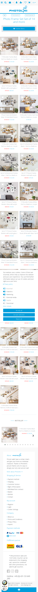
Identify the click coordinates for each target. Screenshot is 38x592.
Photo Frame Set (15, 15)
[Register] (21, 2)
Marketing (10, 294)
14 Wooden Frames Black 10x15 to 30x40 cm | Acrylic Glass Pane (29, 58)
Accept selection (19, 315)
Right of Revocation (14, 487)
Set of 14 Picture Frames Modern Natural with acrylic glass (28, 377)
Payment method (13, 479)
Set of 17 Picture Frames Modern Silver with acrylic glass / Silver (9, 203)
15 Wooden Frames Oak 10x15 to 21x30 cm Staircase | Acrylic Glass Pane (9, 348)
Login (9, 507)
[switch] (5, 589)
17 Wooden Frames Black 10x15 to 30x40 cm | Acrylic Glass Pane (9, 58)
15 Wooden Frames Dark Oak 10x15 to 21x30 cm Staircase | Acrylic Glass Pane (29, 348)
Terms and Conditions (15, 519)
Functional (10, 303)
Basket (10, 492)
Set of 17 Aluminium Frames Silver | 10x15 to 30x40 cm (28, 261)
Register (10, 504)
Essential (9, 289)
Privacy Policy (12, 522)
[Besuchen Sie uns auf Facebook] (9, 572)
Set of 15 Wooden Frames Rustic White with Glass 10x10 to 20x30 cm (29, 232)
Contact (10, 497)
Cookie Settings (13, 509)
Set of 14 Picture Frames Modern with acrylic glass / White (9, 87)
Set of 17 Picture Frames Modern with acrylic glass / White (9, 232)
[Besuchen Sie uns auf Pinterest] (17, 572)
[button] (19, 28)
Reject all (19, 319)
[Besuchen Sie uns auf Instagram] (13, 572)
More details (7, 306)
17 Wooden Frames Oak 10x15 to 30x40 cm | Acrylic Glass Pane (9, 145)
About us (11, 517)
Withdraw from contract (15, 489)
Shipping (10, 482)
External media (11, 297)
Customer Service (14, 484)
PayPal (9, 300)
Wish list (3, 157)
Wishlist (10, 494)
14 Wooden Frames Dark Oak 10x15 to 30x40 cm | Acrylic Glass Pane (29, 116)
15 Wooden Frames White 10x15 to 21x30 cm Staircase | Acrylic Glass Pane (9, 406)
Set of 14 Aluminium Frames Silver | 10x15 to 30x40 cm (9, 174)
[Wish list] (25, 2)
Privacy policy (8, 284)
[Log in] (17, 2)
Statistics (10, 291)
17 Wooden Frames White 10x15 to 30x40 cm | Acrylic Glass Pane (29, 203)
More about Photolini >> (15, 472)
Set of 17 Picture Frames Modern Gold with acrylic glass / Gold (28, 174)
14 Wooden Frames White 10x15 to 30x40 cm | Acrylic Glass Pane (29, 87)
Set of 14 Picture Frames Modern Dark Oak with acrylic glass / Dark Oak (9, 377)
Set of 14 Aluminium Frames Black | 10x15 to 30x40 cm (28, 145)
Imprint (10, 524)
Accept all (19, 310)
